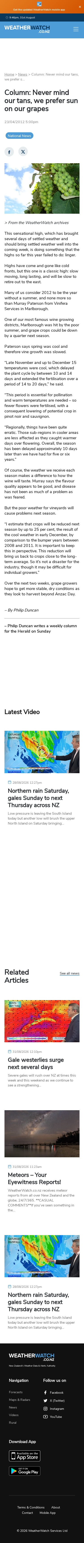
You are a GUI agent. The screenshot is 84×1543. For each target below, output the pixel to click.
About (55, 1507)
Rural (12, 1423)
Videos (14, 1415)
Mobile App (48, 1513)
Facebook (56, 1393)
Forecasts (16, 1392)
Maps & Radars (19, 1400)
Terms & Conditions (31, 1507)
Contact (27, 1513)
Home (9, 74)
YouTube (56, 1417)
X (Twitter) (57, 1401)
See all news (70, 974)
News (22, 74)
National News (19, 135)
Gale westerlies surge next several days (36, 1063)
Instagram (57, 1409)
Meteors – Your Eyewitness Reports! (34, 1178)
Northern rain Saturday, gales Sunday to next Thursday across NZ (38, 798)
